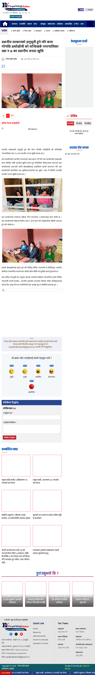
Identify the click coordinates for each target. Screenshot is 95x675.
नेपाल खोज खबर (11, 59)
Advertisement (39, 636)
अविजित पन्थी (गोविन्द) (83, 639)
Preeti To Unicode (40, 639)
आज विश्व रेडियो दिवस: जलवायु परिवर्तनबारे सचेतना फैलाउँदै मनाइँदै (35, 599)
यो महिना (88, 123)
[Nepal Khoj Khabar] (15, 6)
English (90, 10)
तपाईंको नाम (8, 413)
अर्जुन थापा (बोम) (63, 647)
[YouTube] (21, 634)
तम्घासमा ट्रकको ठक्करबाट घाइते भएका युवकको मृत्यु (46, 551)
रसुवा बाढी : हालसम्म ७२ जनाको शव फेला (46, 481)
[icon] (5, 25)
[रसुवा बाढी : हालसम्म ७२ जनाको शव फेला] (47, 465)
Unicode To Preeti (40, 643)
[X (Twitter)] (16, 634)
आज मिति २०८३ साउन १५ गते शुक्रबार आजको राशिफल (12, 599)
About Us (37, 632)
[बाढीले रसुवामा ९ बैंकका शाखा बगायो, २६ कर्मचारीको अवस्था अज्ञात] (16, 501)
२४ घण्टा (70, 123)
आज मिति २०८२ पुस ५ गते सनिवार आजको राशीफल (59, 599)
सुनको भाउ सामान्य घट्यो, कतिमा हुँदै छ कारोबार (47, 516)
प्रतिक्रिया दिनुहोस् (9, 437)
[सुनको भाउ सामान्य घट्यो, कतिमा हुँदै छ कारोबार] (47, 501)
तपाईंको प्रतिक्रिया (10, 422)
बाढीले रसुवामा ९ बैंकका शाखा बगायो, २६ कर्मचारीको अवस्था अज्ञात (16, 516)
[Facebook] (11, 634)
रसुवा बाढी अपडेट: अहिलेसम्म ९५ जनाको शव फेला (14, 481)
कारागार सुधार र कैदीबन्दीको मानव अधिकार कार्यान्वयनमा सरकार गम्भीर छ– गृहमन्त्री (83, 596)
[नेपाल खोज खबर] (3, 59)
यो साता (79, 123)
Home (35, 628)
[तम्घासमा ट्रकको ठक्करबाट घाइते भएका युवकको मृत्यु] (47, 536)
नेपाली (81, 10)
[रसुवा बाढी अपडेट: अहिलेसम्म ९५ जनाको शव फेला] (16, 465)
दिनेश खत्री (61, 639)
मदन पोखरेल (80, 631)
